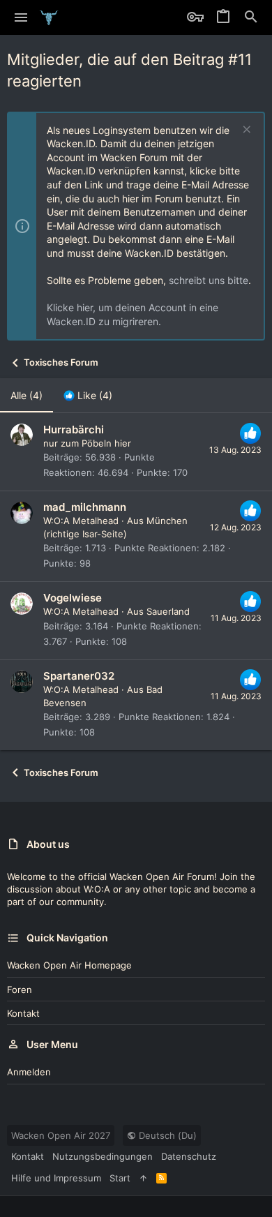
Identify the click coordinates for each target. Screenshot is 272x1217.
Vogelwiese (72, 597)
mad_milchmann (84, 507)
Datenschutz (188, 1156)
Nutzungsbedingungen (102, 1156)
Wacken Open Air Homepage (69, 965)
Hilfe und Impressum (56, 1178)
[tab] (88, 395)
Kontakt (23, 1013)
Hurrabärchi (73, 429)
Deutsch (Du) (166, 1135)
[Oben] (143, 1177)
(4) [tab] (26, 395)
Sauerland (168, 611)
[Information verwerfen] (245, 131)
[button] (21, 17)
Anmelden (29, 1071)
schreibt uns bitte (208, 280)
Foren (19, 989)
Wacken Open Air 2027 (60, 1135)
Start (119, 1178)
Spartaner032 (78, 675)
